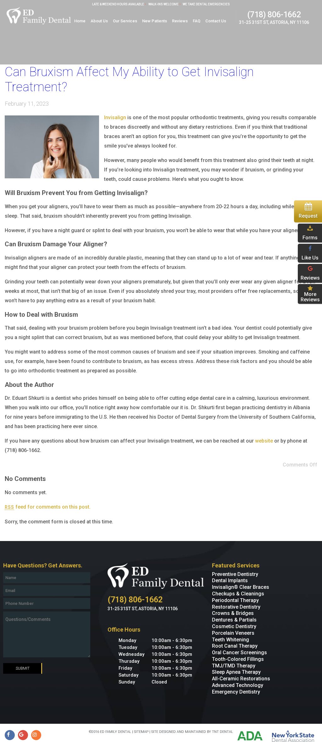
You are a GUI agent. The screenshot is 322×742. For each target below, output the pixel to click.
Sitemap (141, 732)
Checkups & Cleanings (238, 594)
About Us (99, 21)
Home (80, 21)
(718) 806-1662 (274, 14)
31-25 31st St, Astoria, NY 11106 (274, 22)
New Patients (154, 21)
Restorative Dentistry (236, 607)
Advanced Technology (237, 685)
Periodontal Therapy (235, 600)
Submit (23, 668)
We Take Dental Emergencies (206, 4)
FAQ (196, 21)
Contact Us (215, 21)
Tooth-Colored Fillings (238, 659)
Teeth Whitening (230, 640)
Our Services (125, 21)
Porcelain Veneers (233, 633)
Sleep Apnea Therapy (236, 672)
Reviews (180, 21)
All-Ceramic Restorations (241, 679)
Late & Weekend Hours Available (118, 4)
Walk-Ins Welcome (163, 4)
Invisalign (115, 117)
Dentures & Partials (234, 620)
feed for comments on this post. (48, 507)
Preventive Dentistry (235, 574)
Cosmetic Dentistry (234, 626)
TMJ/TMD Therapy (233, 666)
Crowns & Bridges (233, 613)
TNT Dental (222, 732)
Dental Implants (230, 580)
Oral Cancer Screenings (239, 653)
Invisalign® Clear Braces (240, 587)
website (264, 441)
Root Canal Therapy (235, 646)
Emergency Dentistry (236, 692)
